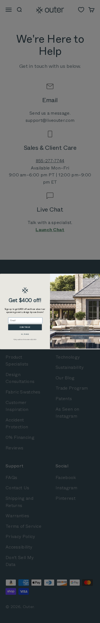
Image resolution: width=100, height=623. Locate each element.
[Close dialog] (96, 277)
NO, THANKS (25, 334)
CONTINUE (25, 327)
